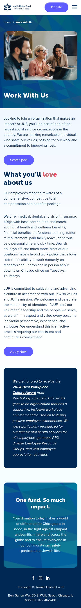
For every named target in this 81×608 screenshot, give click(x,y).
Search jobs (18, 159)
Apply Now (18, 351)
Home (7, 22)
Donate (56, 7)
